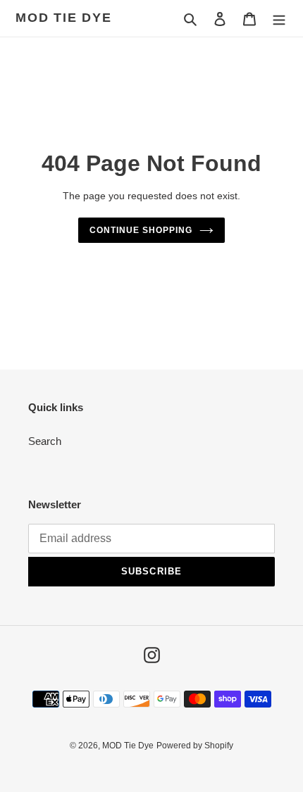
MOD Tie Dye (64, 18)
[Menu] (279, 19)
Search (44, 441)
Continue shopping (140, 230)
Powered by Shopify (194, 745)
